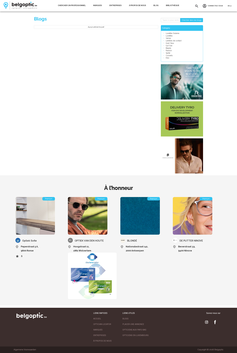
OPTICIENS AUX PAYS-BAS (134, 330)
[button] (197, 6)
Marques (97, 5)
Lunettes (169, 36)
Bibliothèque (172, 5)
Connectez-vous (215, 6)
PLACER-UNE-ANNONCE (133, 324)
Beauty (168, 48)
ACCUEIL (97, 318)
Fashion (169, 51)
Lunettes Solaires (172, 33)
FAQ (167, 58)
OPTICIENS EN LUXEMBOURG (135, 335)
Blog (155, 5)
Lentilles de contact (173, 41)
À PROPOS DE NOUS (102, 341)
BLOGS (125, 318)
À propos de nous (137, 5)
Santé (168, 53)
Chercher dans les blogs (191, 20)
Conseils (169, 55)
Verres (168, 38)
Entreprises (115, 5)
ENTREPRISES (99, 335)
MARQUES (97, 330)
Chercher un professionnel (72, 5)
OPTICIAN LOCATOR (102, 324)
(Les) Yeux (170, 43)
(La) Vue (169, 46)
